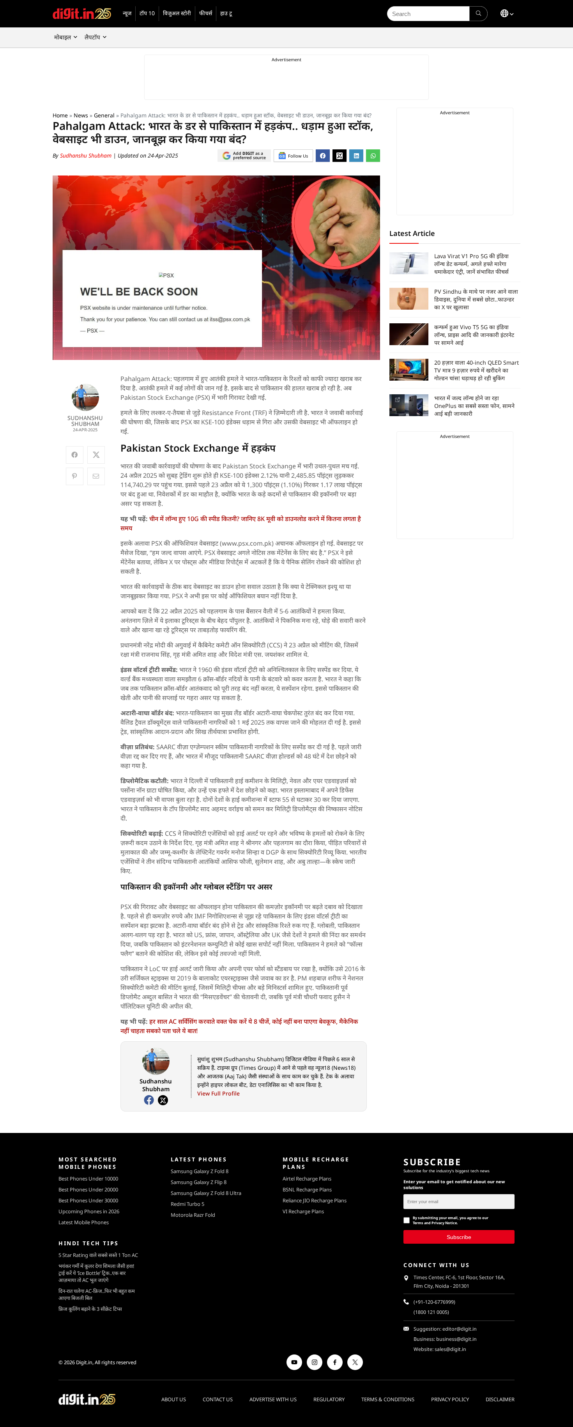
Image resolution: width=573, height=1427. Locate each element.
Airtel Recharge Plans (307, 1178)
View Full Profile (218, 1093)
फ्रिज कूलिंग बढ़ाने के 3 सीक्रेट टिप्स (90, 1308)
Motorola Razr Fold (193, 1214)
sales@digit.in (450, 1349)
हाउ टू (226, 13)
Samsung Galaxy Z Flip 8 (198, 1182)
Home (60, 115)
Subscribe (459, 1237)
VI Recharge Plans (303, 1211)
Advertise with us (273, 1398)
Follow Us (298, 156)
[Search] (478, 13)
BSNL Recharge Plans (307, 1189)
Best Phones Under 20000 (88, 1189)
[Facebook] (149, 1100)
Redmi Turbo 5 (187, 1203)
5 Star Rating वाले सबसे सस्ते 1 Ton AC (98, 1255)
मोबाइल (62, 37)
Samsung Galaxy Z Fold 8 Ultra (206, 1193)
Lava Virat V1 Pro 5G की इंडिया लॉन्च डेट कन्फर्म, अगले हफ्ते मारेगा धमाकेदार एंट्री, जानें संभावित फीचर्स (471, 263)
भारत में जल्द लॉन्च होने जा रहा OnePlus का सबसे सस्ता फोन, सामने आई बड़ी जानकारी (474, 405)
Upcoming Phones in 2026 (88, 1211)
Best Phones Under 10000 (88, 1178)
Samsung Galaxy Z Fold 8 (199, 1171)
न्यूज (127, 13)
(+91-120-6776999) (434, 1302)
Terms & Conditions (387, 1398)
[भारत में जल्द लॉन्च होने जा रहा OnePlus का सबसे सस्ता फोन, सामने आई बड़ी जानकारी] (408, 405)
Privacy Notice (444, 1222)
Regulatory (329, 1398)
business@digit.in (456, 1339)
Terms (418, 1222)
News (81, 115)
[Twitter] (163, 1100)
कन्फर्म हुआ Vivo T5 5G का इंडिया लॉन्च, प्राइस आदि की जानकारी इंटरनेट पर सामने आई (474, 334)
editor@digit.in (459, 1329)
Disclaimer (500, 1398)
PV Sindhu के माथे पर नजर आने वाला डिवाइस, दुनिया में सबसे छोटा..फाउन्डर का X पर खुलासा (476, 299)
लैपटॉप (92, 37)
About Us (173, 1398)
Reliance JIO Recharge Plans (315, 1200)
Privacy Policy (450, 1398)
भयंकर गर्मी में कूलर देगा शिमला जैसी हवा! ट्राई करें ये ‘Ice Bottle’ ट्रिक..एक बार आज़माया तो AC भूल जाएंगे (96, 1272)
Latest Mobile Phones (83, 1222)
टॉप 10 (147, 13)
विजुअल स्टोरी (177, 13)
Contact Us (218, 1398)
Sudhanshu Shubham (86, 155)
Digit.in (84, 1362)
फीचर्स (205, 13)
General (104, 115)
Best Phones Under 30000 (88, 1200)
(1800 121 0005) (431, 1312)
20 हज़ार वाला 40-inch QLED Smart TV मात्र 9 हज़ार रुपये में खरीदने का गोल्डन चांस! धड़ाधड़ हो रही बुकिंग (476, 370)
